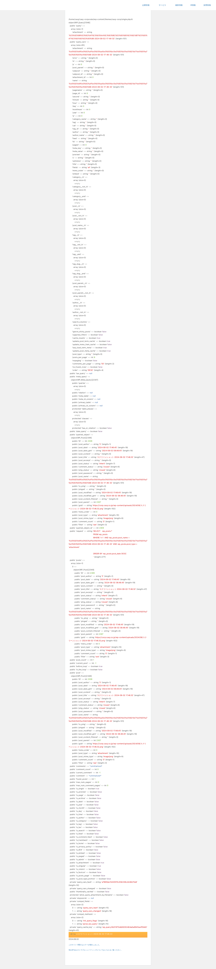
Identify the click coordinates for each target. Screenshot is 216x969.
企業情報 (146, 5)
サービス (162, 5)
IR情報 (193, 5)
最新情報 (179, 5)
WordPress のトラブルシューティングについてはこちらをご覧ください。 (95, 950)
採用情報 (207, 5)
